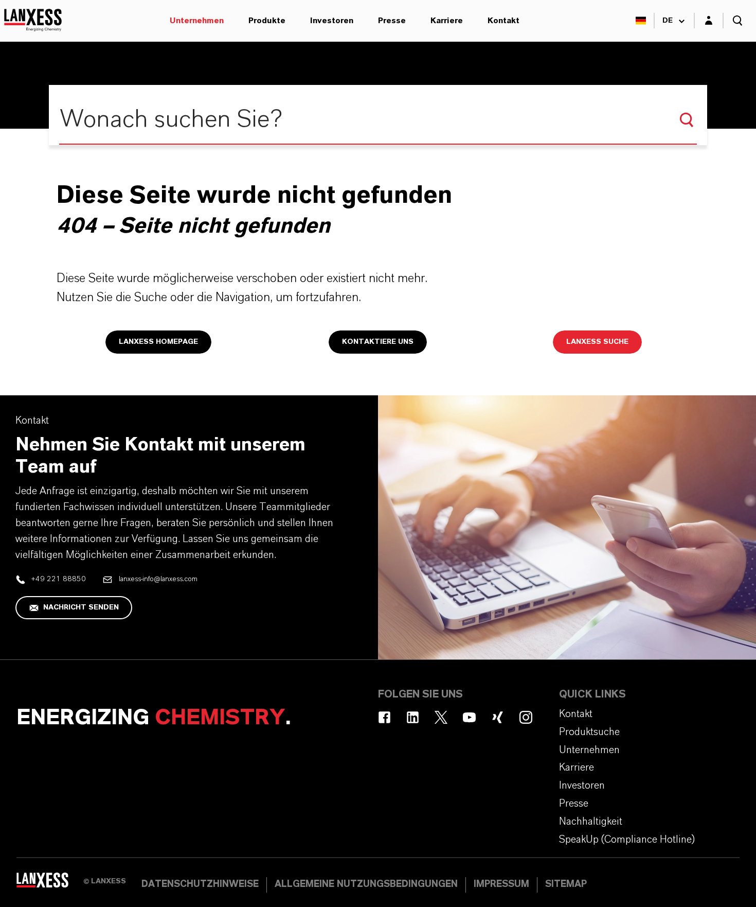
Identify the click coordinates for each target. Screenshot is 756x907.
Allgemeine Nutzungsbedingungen (366, 884)
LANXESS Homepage (158, 341)
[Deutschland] (640, 20)
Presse (392, 20)
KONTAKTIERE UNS (377, 341)
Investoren (331, 20)
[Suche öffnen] (737, 20)
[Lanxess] (49, 884)
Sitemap (566, 884)
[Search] (686, 120)
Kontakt (503, 20)
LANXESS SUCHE (597, 341)
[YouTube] (469, 717)
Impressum (501, 884)
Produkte (266, 20)
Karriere (446, 20)
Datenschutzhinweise (200, 884)
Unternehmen (197, 20)
